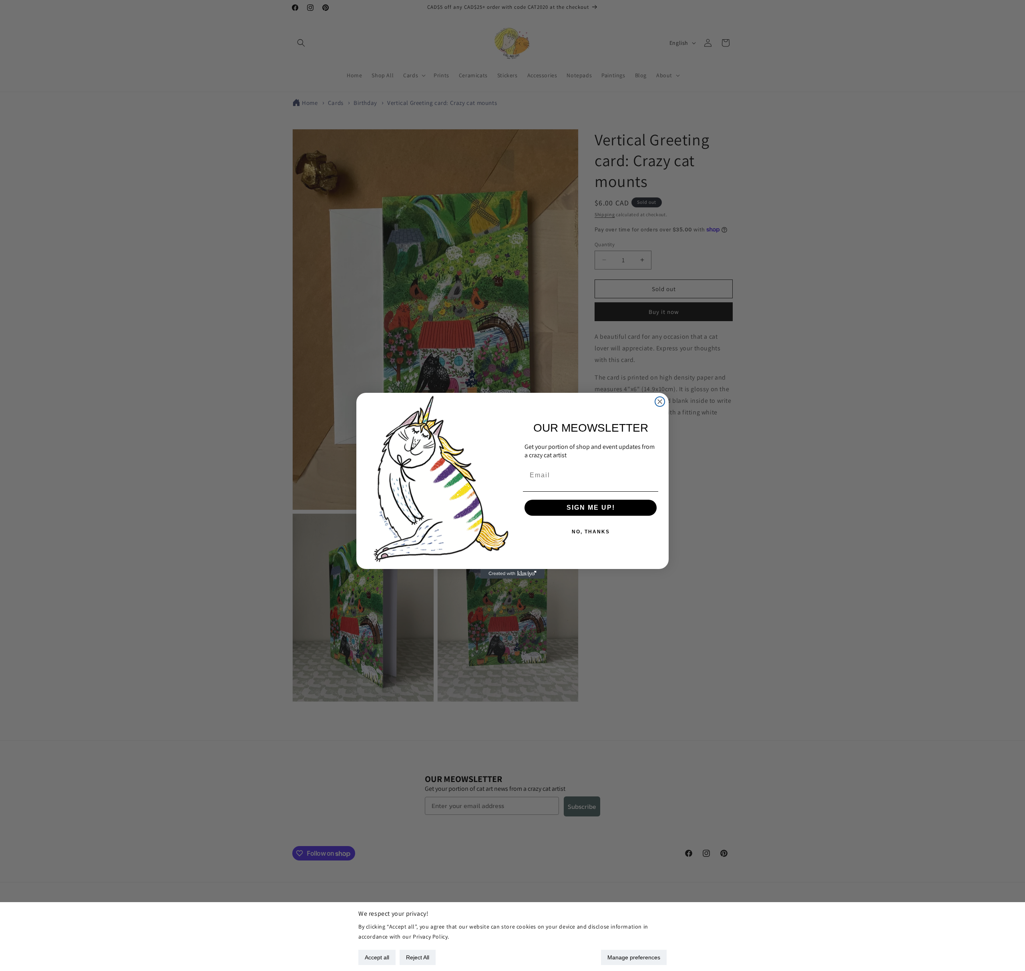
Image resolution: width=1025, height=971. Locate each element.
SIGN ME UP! (591, 507)
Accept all (377, 957)
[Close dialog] (660, 401)
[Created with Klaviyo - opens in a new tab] (512, 574)
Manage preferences (633, 957)
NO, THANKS (591, 532)
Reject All (417, 957)
